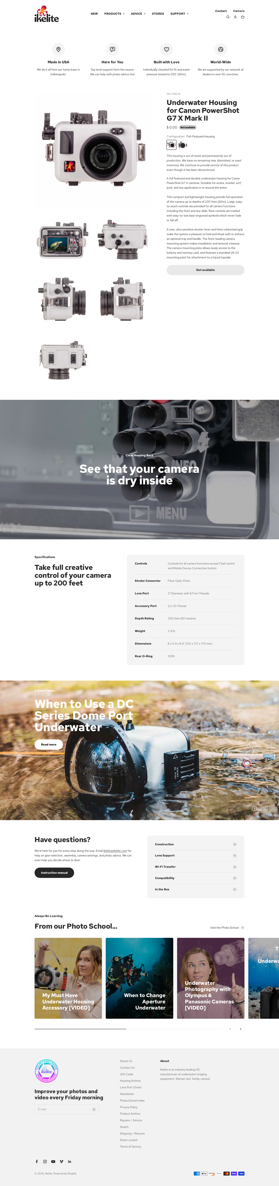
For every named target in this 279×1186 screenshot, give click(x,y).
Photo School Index (132, 1100)
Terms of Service (130, 1146)
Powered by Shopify (64, 1173)
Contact (221, 11)
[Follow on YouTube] (53, 1161)
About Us (126, 1061)
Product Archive (130, 1113)
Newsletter (127, 1094)
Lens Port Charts (131, 1087)
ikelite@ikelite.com (115, 851)
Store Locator (129, 1140)
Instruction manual (54, 873)
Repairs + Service (131, 1120)
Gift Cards (126, 1074)
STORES (158, 14)
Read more (49, 744)
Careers (238, 11)
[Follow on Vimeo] (61, 1161)
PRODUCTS (112, 14)
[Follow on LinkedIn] (69, 1161)
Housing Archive (130, 1080)
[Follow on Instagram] (45, 1161)
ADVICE (136, 14)
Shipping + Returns (132, 1133)
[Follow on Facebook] (37, 1161)
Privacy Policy (129, 1107)
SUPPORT (177, 14)
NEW (94, 14)
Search (124, 1127)
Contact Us (127, 1067)
